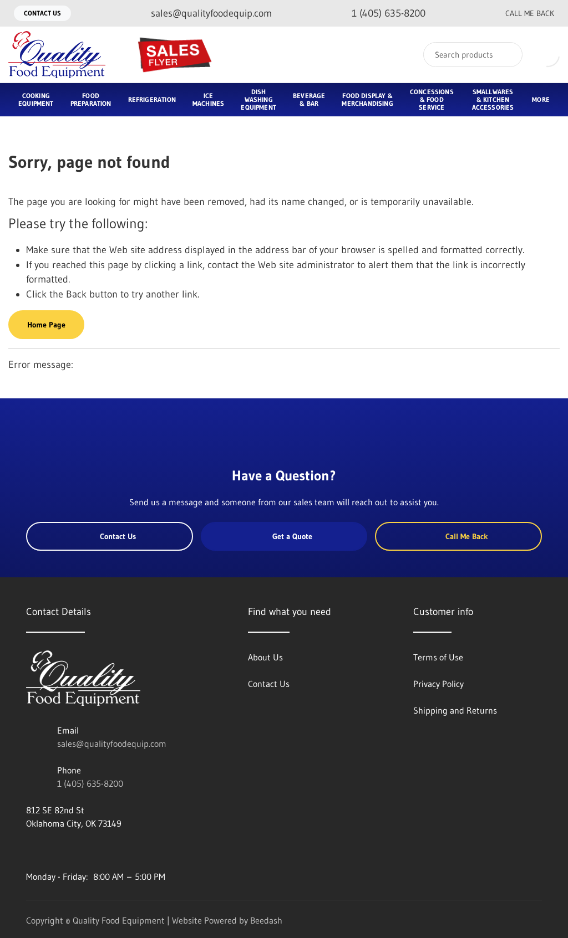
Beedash (266, 920)
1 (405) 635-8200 (90, 783)
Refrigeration (152, 99)
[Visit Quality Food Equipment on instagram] (78, 849)
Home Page (46, 325)
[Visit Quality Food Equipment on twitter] (54, 849)
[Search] (507, 54)
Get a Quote (292, 536)
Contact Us (42, 13)
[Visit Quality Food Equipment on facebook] (31, 849)
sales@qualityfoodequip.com (111, 743)
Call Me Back (529, 13)
